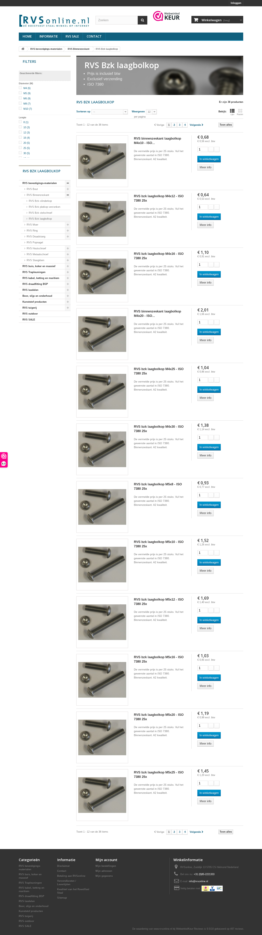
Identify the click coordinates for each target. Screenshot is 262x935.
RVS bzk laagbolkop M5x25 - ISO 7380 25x (159, 775)
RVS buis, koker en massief (38, 266)
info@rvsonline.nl (198, 881)
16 (26, 137)
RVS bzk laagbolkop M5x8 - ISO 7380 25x (158, 486)
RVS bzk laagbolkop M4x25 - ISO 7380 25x (159, 371)
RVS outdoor (30, 313)
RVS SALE (72, 36)
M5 (26, 93)
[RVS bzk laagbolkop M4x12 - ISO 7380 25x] (102, 219)
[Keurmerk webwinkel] (166, 16)
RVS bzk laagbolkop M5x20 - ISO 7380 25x (159, 717)
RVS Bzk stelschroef (40, 212)
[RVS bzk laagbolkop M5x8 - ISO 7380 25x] (102, 507)
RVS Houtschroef (36, 248)
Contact (94, 36)
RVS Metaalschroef (37, 254)
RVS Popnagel (34, 242)
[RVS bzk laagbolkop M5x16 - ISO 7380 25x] (102, 680)
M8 (26, 103)
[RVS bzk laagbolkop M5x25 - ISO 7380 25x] (102, 795)
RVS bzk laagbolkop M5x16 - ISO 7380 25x (159, 659)
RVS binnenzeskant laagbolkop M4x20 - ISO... (157, 314)
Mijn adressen (104, 871)
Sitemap (62, 897)
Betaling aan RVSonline (71, 876)
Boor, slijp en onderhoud (37, 295)
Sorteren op (83, 111)
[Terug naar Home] (22, 49)
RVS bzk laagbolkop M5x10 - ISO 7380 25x (159, 544)
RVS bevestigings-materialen (39, 183)
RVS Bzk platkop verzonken (44, 206)
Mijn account (106, 859)
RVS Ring (32, 230)
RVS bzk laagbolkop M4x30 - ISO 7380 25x (159, 429)
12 (26, 132)
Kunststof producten (34, 301)
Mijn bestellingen (106, 866)
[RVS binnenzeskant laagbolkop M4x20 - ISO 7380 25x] (102, 334)
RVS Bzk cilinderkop (40, 200)
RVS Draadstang (35, 236)
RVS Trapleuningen (33, 272)
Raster (240, 114)
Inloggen (236, 3)
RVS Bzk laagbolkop (40, 218)
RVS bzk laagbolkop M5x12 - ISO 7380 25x (159, 602)
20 (26, 142)
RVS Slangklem (35, 260)
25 (26, 148)
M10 (27, 108)
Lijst (232, 114)
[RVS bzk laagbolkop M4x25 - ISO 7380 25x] (102, 392)
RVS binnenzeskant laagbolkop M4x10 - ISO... (157, 141)
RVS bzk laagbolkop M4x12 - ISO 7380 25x (159, 198)
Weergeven (138, 111)
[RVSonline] (54, 20)
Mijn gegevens (104, 876)
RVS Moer (32, 224)
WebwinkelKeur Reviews (189, 928)
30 (26, 153)
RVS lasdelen (30, 290)
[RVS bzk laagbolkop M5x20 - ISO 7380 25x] (102, 737)
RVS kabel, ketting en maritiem (40, 278)
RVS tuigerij (29, 307)
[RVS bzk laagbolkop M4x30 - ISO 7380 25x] (102, 449)
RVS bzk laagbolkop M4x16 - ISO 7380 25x (159, 256)
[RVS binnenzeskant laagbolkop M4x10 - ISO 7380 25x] (102, 161)
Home (27, 36)
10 (26, 127)
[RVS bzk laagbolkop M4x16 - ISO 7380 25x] (102, 276)
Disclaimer (63, 866)
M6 (26, 98)
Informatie (49, 36)
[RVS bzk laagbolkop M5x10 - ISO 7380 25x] (102, 564)
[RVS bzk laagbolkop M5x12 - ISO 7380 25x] (102, 622)
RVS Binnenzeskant (37, 195)
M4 (26, 88)
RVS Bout (32, 189)
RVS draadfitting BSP (35, 284)
